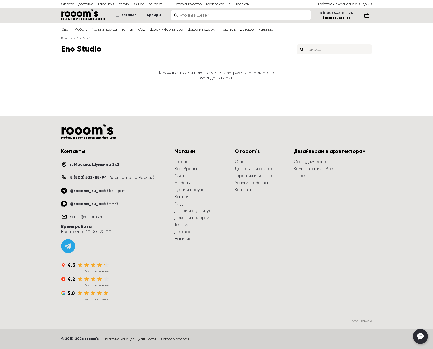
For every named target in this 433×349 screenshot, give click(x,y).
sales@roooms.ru (86, 216)
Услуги (124, 4)
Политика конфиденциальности (130, 339)
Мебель (80, 29)
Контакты (156, 4)
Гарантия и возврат (254, 175)
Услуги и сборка (251, 182)
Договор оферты (175, 339)
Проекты (242, 4)
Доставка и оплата (254, 168)
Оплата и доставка (77, 4)
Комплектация (218, 4)
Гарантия (106, 4)
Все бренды (186, 168)
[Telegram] (68, 246)
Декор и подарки (202, 29)
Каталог (128, 15)
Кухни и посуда (104, 29)
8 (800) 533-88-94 (336, 13)
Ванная (127, 29)
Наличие (265, 29)
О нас (139, 4)
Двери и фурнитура (166, 29)
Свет (65, 29)
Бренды (154, 15)
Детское (247, 29)
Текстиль (228, 29)
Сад (141, 29)
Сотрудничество (187, 4)
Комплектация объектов (318, 168)
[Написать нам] (420, 336)
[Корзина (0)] (367, 15)
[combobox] (241, 15)
